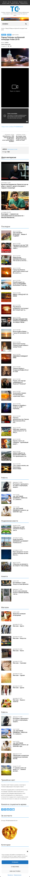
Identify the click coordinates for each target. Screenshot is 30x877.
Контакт (5, 2)
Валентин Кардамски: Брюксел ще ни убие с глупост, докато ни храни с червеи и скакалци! (14, 186)
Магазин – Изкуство (19, 638)
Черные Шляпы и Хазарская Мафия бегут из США (21, 370)
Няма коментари (5, 44)
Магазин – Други (18, 626)
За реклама (15, 2)
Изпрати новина (23, 2)
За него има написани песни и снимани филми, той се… (21, 592)
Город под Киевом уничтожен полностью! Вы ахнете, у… (20, 271)
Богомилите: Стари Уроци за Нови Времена (20, 583)
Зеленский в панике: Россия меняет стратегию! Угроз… (19, 394)
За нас (9, 2)
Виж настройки (15, 871)
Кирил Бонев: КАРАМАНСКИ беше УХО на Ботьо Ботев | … (20, 259)
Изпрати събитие (15, 3)
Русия (3, 34)
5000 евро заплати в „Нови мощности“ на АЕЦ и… (19, 430)
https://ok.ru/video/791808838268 (12, 127)
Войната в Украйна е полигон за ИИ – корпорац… (19, 407)
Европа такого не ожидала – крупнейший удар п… (20, 442)
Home (2, 28)
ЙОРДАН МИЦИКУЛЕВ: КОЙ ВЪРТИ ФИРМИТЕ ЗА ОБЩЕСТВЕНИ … (20, 320)
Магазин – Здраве (19, 675)
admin (6, 42)
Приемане (15, 862)
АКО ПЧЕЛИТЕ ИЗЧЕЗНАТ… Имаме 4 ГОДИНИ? (20, 234)
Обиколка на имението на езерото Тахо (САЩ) (20, 564)
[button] (27, 851)
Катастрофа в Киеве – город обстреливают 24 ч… (21, 333)
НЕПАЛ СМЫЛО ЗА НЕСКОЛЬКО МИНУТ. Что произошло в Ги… (20, 454)
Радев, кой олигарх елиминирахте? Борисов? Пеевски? (19, 382)
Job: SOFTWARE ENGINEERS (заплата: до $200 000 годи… (20, 510)
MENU (6, 24)
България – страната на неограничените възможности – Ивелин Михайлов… (12, 215)
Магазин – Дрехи (18, 687)
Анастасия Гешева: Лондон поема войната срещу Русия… (20, 345)
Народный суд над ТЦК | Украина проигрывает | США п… (20, 246)
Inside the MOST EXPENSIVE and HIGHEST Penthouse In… (20, 541)
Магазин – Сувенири (19, 663)
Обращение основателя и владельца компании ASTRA (21, 757)
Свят (9, 34)
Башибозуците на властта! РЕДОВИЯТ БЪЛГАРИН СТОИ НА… (20, 283)
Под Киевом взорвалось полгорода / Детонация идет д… (21, 308)
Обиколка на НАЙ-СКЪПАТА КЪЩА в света (19, 528)
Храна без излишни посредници (19, 614)
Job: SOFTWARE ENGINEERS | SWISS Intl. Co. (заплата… (20, 498)
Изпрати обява (6, 3)
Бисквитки (10, 875)
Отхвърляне (15, 866)
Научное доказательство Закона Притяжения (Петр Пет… (21, 420)
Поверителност (17, 875)
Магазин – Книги (18, 650)
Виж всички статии (12, 149)
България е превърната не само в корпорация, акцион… (20, 485)
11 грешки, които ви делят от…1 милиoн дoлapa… (19, 769)
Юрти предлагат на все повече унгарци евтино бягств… (20, 553)
